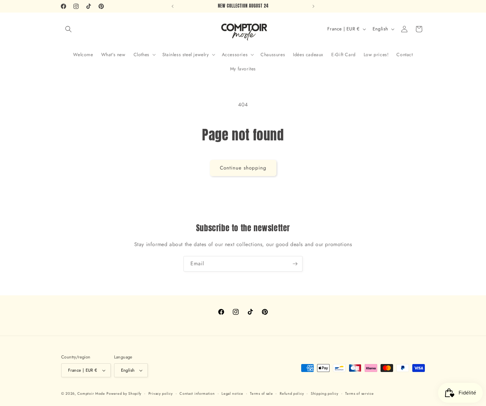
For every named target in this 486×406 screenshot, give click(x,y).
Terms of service (359, 393)
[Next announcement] (313, 6)
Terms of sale (261, 393)
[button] (68, 29)
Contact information (197, 393)
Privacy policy (160, 393)
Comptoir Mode (91, 393)
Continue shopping (243, 167)
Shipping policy (325, 393)
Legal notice (232, 393)
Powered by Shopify (124, 393)
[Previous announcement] (172, 6)
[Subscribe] (295, 264)
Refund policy (292, 393)
